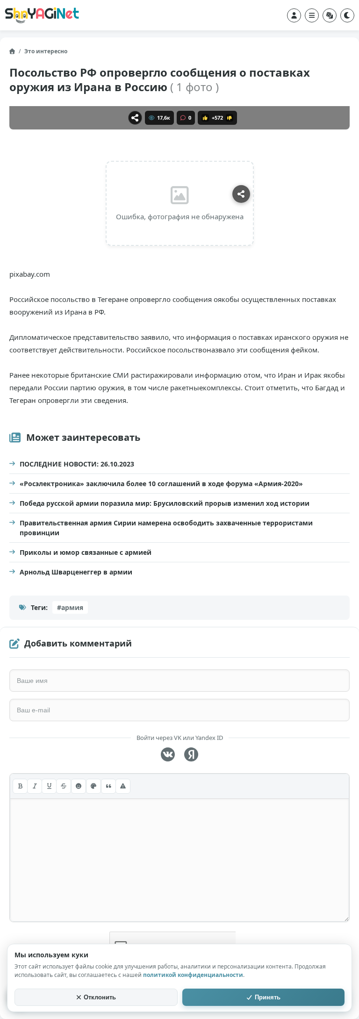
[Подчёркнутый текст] (49, 786)
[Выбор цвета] (93, 786)
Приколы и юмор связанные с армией (85, 552)
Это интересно (45, 51)
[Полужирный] (20, 786)
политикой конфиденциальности (193, 975)
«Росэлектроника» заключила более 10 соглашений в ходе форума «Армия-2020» (161, 483)
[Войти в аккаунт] (294, 15)
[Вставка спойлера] (122, 786)
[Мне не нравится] (229, 118)
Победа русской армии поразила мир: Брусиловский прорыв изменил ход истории (164, 503)
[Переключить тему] (347, 15)
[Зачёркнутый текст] (63, 786)
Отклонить (100, 997)
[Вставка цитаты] (108, 786)
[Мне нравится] (205, 118)
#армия (70, 607)
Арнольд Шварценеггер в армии (76, 571)
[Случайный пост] (330, 15)
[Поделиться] (135, 118)
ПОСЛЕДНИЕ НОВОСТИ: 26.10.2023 (77, 463)
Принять (267, 997)
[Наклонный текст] (34, 786)
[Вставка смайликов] (78, 786)
